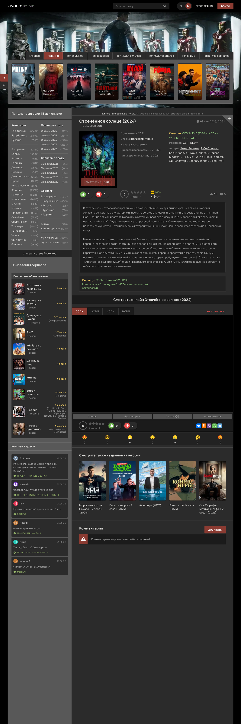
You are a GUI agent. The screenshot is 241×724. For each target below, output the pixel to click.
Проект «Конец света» (32, 475)
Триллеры (17, 226)
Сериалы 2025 (49, 168)
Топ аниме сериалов (216, 55)
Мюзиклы (17, 208)
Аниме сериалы (50, 228)
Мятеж (21, 514)
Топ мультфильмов (129, 55)
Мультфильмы (49, 238)
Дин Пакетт (190, 142)
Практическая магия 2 (32, 552)
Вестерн (16, 158)
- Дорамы (47, 214)
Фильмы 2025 (49, 135)
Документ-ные (20, 176)
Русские (16, 140)
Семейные (17, 217)
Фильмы (133, 113)
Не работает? (216, 311)
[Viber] (209, 425)
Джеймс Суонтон (194, 157)
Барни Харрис (178, 153)
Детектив (17, 167)
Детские (16, 172)
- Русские (47, 205)
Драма (15, 181)
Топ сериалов (100, 55)
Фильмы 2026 (49, 131)
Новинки (53, 55)
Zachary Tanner (198, 160)
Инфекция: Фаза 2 (29, 533)
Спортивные (19, 221)
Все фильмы (18, 131)
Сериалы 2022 (49, 181)
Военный (16, 163)
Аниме (45, 224)
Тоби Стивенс (209, 148)
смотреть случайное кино (39, 253)
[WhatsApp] (214, 425)
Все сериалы (48, 196)
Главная (34, 55)
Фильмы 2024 (49, 140)
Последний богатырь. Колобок (38, 495)
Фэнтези (16, 244)
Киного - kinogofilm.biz (114, 113)
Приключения (19, 212)
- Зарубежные (49, 201)
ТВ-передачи (19, 230)
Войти (225, 6)
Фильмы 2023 (49, 144)
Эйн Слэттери (178, 160)
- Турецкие (47, 210)
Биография (18, 149)
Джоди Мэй (217, 160)
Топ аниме (188, 55)
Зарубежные (19, 135)
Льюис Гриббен (198, 153)
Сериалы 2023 (49, 177)
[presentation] (4, 85)
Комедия (16, 190)
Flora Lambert (214, 157)
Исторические (20, 185)
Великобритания (142, 138)
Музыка (16, 203)
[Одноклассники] (204, 425)
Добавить (215, 529)
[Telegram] (219, 425)
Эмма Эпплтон (189, 148)
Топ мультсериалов (161, 55)
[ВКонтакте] (198, 425)
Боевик (15, 154)
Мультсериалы (50, 242)
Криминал (17, 194)
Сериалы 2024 (49, 172)
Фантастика (18, 239)
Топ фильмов (75, 55)
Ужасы (15, 235)
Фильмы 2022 (49, 149)
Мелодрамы (18, 199)
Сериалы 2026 (49, 163)
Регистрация (205, 6)
